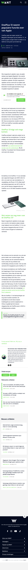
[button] (23, 538)
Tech (4, 45)
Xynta (24, 560)
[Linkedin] (10, 365)
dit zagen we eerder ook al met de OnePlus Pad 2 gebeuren (13, 290)
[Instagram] (8, 365)
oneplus (5, 375)
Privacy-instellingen (7, 554)
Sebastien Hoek (9, 45)
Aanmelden (21, 100)
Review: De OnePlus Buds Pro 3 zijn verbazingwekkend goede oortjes (13, 315)
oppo (13, 375)
